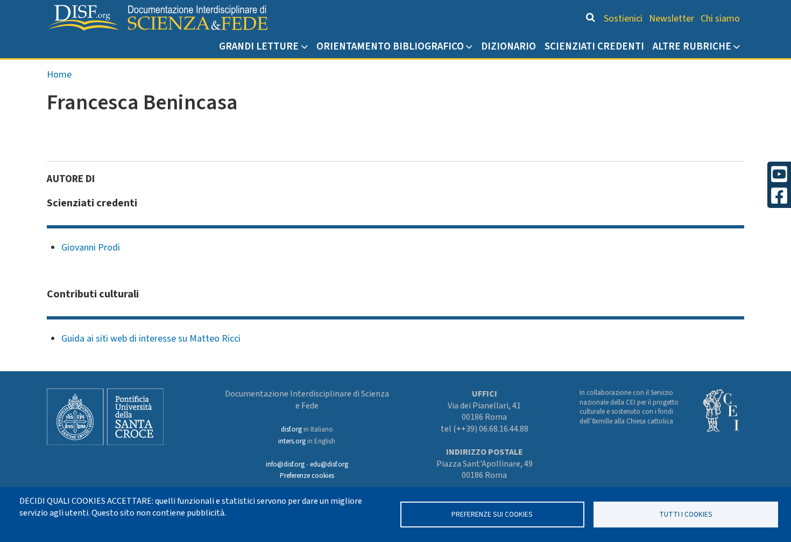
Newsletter (671, 18)
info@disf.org (285, 464)
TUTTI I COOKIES (685, 514)
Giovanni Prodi (90, 247)
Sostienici (623, 18)
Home (59, 74)
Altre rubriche (692, 46)
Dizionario (508, 46)
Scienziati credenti (594, 46)
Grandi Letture (259, 46)
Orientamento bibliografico (390, 46)
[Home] (157, 18)
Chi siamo (720, 18)
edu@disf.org (329, 464)
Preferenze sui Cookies (492, 514)
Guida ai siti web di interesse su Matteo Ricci (151, 338)
